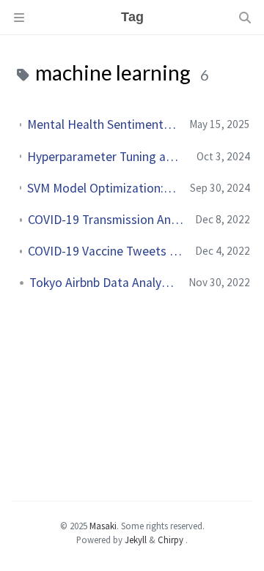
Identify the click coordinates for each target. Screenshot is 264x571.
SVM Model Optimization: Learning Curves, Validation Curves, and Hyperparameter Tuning (102, 188)
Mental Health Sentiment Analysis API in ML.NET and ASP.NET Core (102, 124)
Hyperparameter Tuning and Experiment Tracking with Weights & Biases (106, 157)
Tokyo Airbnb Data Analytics (103, 283)
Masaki (103, 525)
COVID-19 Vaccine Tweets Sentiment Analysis (105, 251)
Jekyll (136, 539)
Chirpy (170, 539)
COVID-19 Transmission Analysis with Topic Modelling (105, 220)
